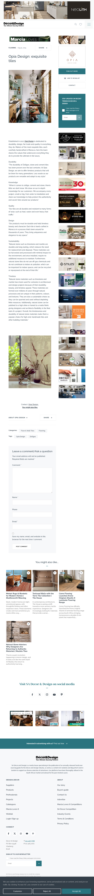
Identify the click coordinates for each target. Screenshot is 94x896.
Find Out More (72, 71)
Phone (14, 509)
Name (15, 497)
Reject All (47, 891)
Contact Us (62, 795)
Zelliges (33, 436)
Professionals (11, 795)
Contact (72, 85)
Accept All (76, 891)
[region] (47, 886)
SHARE (43, 48)
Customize (17, 891)
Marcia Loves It (12, 809)
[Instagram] (20, 833)
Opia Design (29, 141)
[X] (14, 833)
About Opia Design (17, 417)
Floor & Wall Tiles (27, 431)
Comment (16, 465)
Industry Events (63, 814)
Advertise (61, 799)
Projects (9, 799)
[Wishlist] (80, 24)
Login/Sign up (12, 819)
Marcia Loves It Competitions (69, 804)
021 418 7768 (30, 841)
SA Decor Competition (66, 809)
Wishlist (9, 814)
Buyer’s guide (63, 790)
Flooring (12, 48)
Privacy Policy (63, 823)
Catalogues (11, 804)
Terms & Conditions (65, 819)
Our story (61, 785)
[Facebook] (8, 833)
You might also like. (30, 407)
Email (15, 522)
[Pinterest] (33, 833)
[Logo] (37, 24)
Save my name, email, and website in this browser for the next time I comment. (29, 538)
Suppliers (10, 785)
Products (10, 790)
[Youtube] (26, 833)
